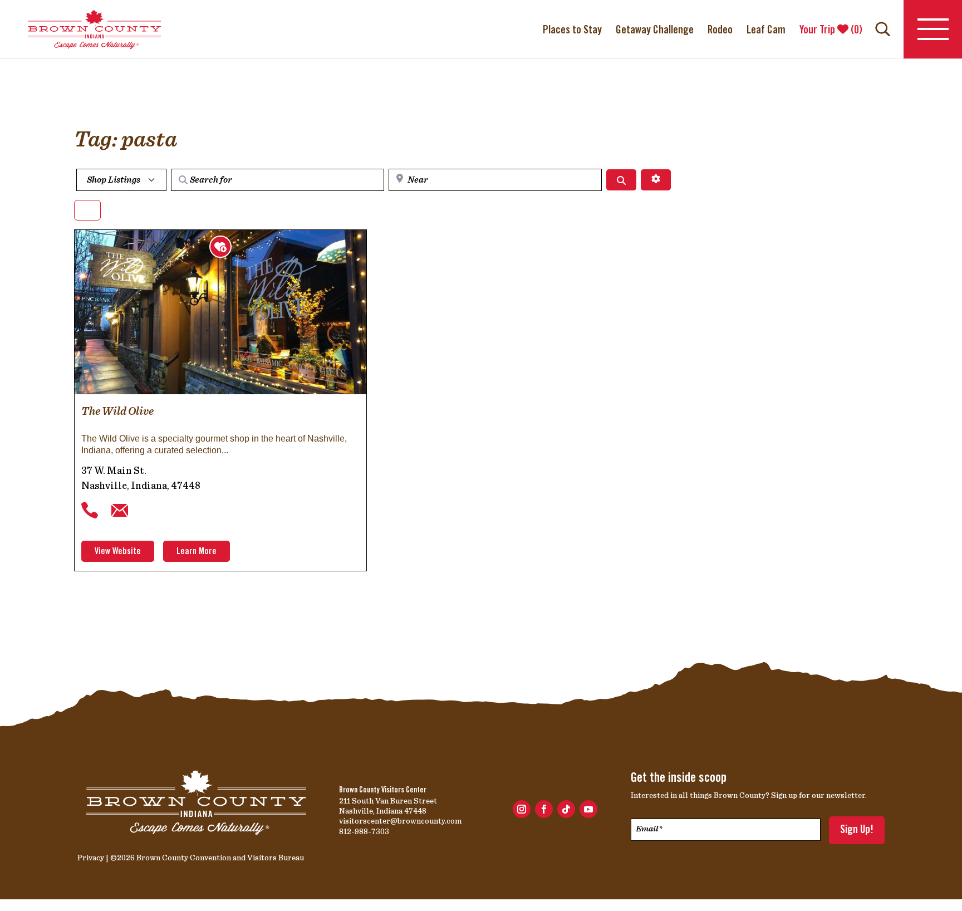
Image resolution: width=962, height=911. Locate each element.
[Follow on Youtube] (588, 809)
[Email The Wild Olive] (119, 511)
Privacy (90, 857)
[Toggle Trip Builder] (220, 247)
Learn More (196, 551)
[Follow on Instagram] (522, 809)
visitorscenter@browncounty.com (400, 820)
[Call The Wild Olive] (89, 511)
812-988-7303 (364, 831)
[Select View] (87, 210)
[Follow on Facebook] (544, 809)
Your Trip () (830, 31)
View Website (118, 551)
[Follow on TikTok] (566, 809)
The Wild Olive (117, 411)
